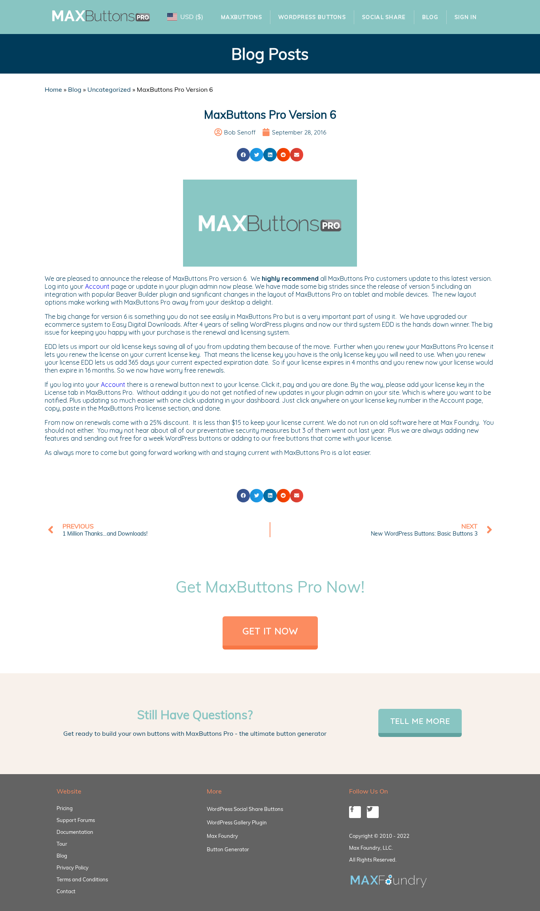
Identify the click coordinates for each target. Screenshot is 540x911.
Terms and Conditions (82, 879)
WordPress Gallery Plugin (237, 822)
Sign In (466, 17)
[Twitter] (373, 812)
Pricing (65, 808)
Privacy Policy (73, 867)
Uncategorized (109, 89)
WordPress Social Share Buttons (245, 809)
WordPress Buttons (312, 17)
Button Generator (228, 849)
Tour (62, 844)
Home (53, 89)
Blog (430, 17)
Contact (66, 891)
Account (97, 286)
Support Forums (76, 820)
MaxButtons (241, 17)
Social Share (384, 17)
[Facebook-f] (355, 812)
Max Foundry (222, 836)
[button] (243, 154)
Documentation (75, 832)
